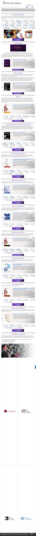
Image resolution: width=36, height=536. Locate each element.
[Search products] (26, 7)
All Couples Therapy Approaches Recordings (18, 176)
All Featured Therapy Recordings (18, 254)
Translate (32, 5)
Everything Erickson (18, 93)
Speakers (29, 9)
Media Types (8, 7)
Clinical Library (4, 9)
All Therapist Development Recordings (18, 280)
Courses (9, 9)
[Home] (2, 7)
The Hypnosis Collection (18, 120)
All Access (21, 9)
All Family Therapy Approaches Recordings (18, 202)
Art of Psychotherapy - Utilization (18, 69)
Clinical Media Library (15, 9)
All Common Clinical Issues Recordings (18, 228)
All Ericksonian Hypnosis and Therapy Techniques (18, 150)
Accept (32, 533)
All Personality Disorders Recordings (18, 304)
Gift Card (25, 9)
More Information (3, 535)
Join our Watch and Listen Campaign (18, 39)
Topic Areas (12, 7)
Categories (5, 7)
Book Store (32, 10)
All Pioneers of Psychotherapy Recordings (18, 330)
